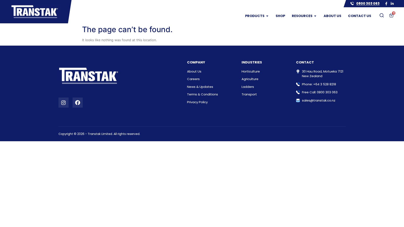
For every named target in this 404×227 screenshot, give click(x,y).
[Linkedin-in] (392, 3)
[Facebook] (78, 103)
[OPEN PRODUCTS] (267, 15)
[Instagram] (63, 103)
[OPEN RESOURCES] (315, 15)
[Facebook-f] (386, 3)
